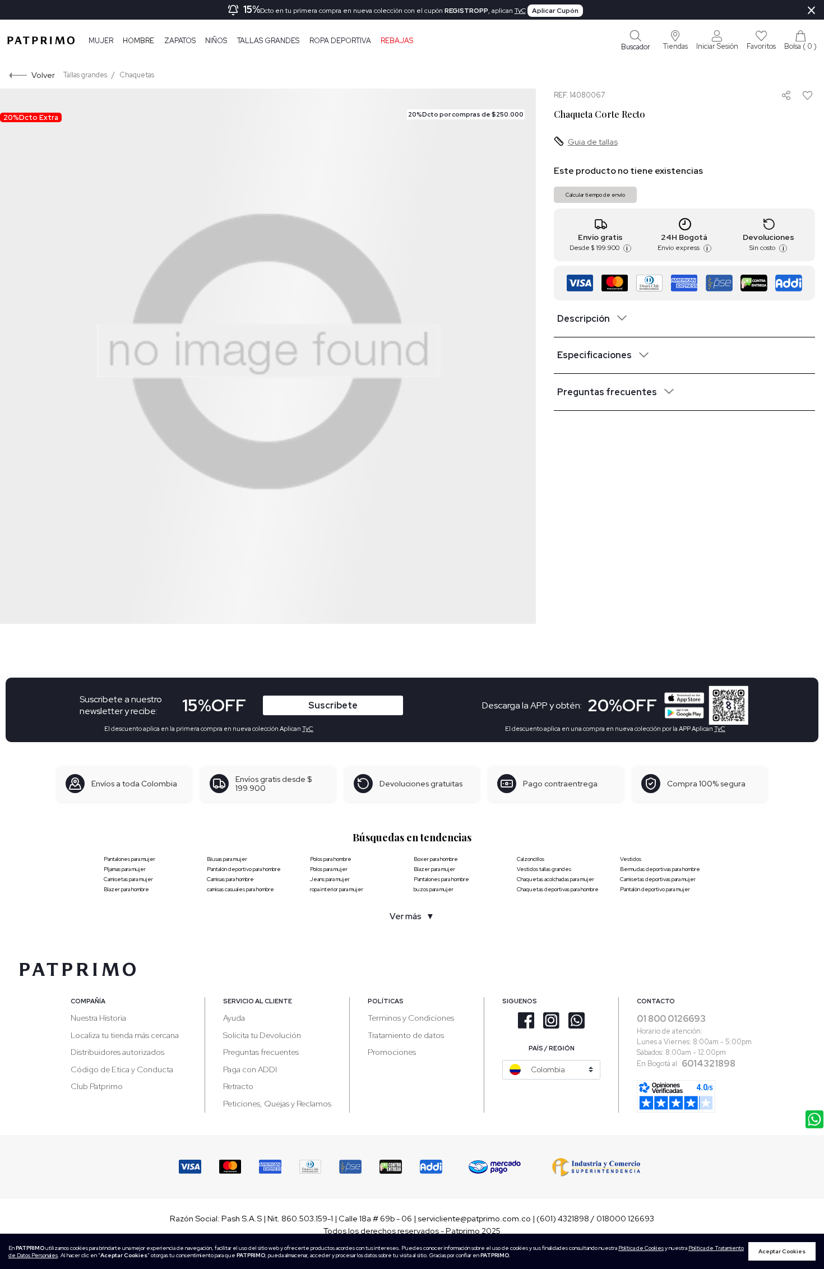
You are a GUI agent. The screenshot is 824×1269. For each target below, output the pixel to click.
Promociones (392, 1051)
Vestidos (630, 859)
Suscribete (333, 705)
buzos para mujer (433, 889)
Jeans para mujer (330, 879)
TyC (520, 10)
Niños (216, 40)
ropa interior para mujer (336, 889)
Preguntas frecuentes (261, 1051)
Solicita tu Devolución (262, 1035)
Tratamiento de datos (406, 1035)
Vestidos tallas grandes (544, 869)
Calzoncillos (530, 859)
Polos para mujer (329, 869)
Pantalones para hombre (441, 879)
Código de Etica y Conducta (122, 1069)
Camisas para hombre (230, 879)
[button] (675, 40)
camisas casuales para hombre (240, 889)
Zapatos (180, 40)
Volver (43, 75)
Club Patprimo (97, 1086)
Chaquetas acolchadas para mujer (555, 879)
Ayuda (234, 1017)
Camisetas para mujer (128, 879)
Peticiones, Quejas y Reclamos (277, 1103)
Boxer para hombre (436, 859)
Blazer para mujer (434, 869)
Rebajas (397, 40)
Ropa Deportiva (340, 40)
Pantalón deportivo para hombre (244, 869)
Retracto (238, 1086)
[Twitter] (786, 145)
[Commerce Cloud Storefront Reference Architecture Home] (41, 40)
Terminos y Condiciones (411, 1017)
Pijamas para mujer (125, 869)
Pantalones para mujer (129, 859)
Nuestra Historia (98, 1017)
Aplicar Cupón (555, 10)
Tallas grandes (268, 40)
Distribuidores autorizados (117, 1051)
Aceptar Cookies (782, 1251)
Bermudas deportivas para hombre (660, 869)
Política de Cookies (641, 1248)
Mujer (101, 40)
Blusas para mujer (227, 859)
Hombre (138, 40)
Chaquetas (136, 75)
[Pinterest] (785, 118)
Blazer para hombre (126, 889)
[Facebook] (786, 131)
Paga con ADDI (250, 1069)
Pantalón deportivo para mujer (655, 889)
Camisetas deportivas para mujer (658, 879)
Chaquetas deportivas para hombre (558, 889)
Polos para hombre (330, 859)
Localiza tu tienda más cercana (125, 1035)
